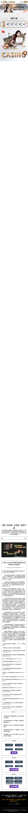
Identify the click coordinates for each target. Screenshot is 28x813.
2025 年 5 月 (9, 749)
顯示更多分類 (14, 769)
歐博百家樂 (13, 795)
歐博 (9, 795)
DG (17, 795)
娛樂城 (9, 796)
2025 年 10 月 (19, 745)
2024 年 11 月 (19, 749)
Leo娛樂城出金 (9, 766)
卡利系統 (6, 795)
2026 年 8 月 (9, 745)
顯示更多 (14, 752)
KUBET (9, 778)
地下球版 (13, 582)
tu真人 (18, 781)
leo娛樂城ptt (19, 761)
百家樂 (13, 575)
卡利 (3, 795)
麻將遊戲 (8, 621)
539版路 (9, 761)
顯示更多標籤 (14, 786)
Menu (25, 538)
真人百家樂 (15, 599)
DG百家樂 (21, 795)
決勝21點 (5, 594)
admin (19, 567)
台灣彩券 (15, 620)
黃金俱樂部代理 (7, 627)
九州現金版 (19, 766)
